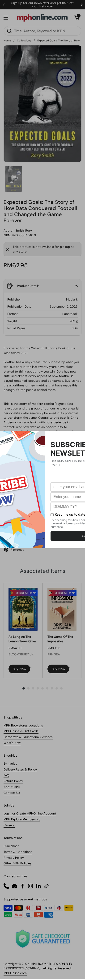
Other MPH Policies (17, 863)
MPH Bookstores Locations (23, 725)
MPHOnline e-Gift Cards (21, 731)
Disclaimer (11, 846)
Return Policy (13, 781)
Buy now (19, 669)
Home (7, 40)
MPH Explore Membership (22, 819)
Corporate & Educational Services (28, 737)
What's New (12, 743)
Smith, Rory (23, 231)
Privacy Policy (14, 858)
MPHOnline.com (15, 973)
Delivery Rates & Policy (20, 769)
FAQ (6, 775)
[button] (76, 17)
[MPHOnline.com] (42, 17)
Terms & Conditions (18, 852)
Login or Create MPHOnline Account (30, 813)
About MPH (12, 787)
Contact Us (12, 793)
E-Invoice (10, 764)
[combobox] (42, 31)
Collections (24, 40)
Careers (9, 825)
